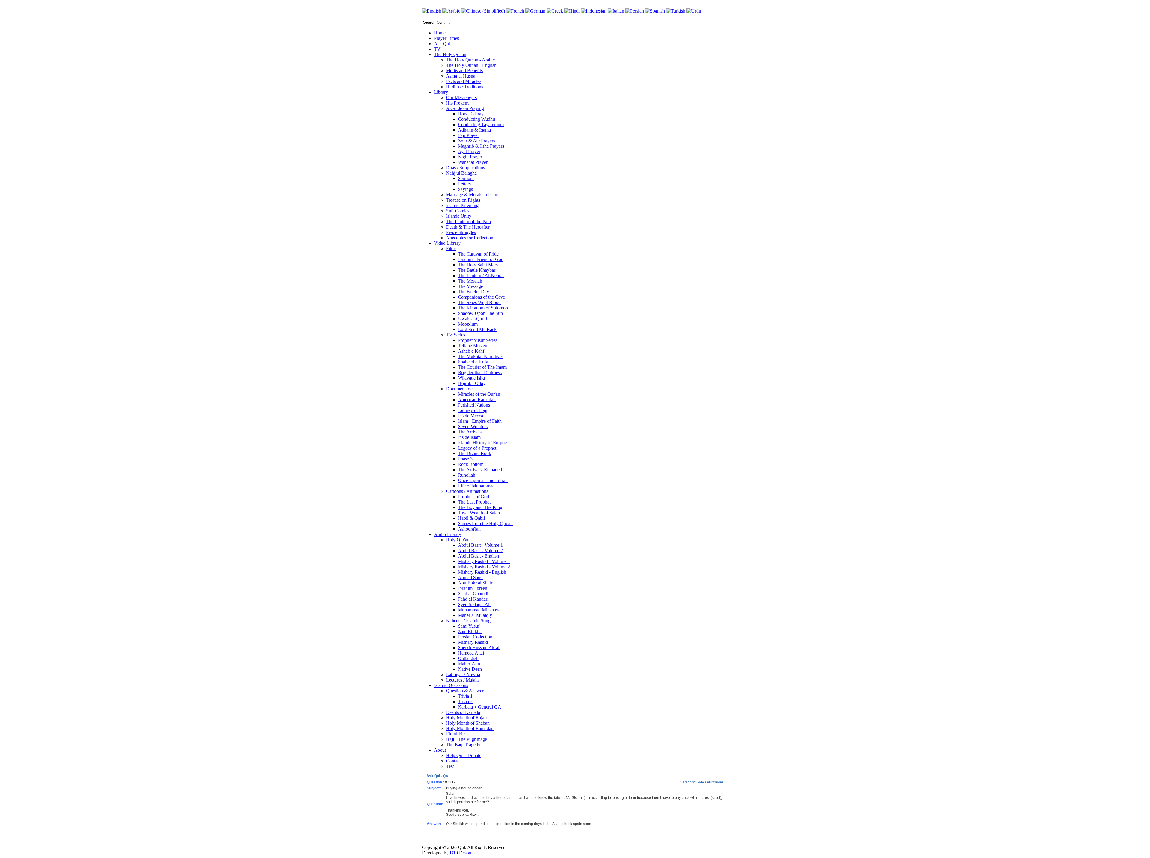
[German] (535, 11)
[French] (515, 11)
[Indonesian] (593, 11)
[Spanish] (655, 11)
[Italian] (616, 11)
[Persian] (634, 11)
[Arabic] (451, 11)
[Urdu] (693, 11)
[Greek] (555, 11)
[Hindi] (572, 11)
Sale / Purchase (710, 782)
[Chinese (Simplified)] (483, 11)
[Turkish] (675, 11)
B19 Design (461, 852)
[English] (431, 11)
